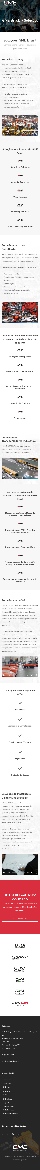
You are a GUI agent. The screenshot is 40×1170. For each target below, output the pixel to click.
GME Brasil (6, 1087)
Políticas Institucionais (10, 1114)
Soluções (8, 1095)
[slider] (18, 320)
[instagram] (13, 1134)
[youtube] (7, 1135)
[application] (20, 125)
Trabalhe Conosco (9, 1110)
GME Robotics (7, 1099)
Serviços (7, 1091)
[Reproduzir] (4, 134)
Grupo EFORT (7, 1083)
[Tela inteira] (36, 134)
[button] (20, 125)
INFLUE (25, 1160)
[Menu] (36, 3)
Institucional (7, 1080)
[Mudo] (32, 134)
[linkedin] (3, 1134)
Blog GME (6, 1103)
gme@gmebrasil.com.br (10, 1061)
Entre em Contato (9, 1106)
